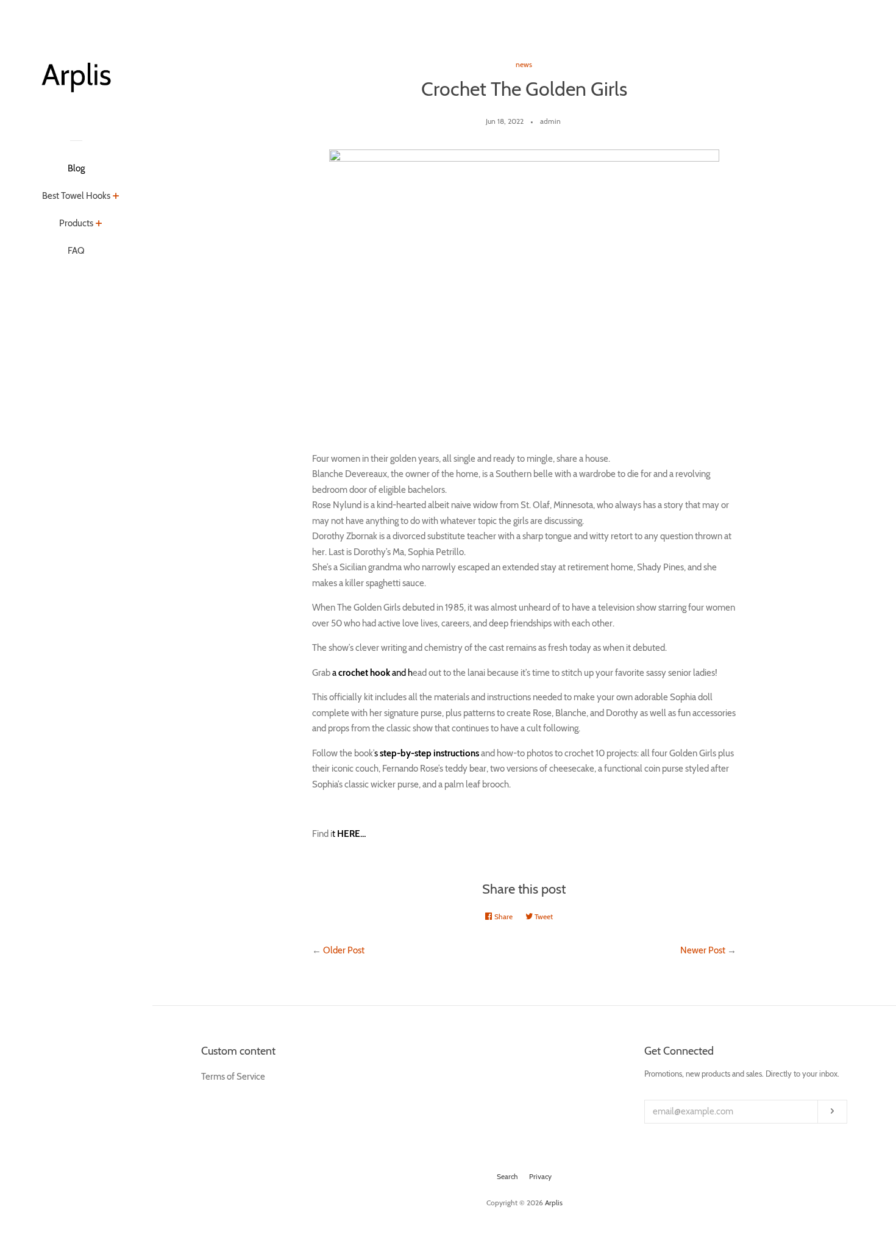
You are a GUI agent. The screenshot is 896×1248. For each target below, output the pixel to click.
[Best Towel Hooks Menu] (116, 197)
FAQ (76, 250)
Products (76, 223)
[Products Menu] (99, 224)
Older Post (343, 950)
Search (507, 1176)
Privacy (540, 1176)
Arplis (554, 1202)
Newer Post (702, 950)
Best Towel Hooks (76, 195)
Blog (76, 168)
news (524, 64)
